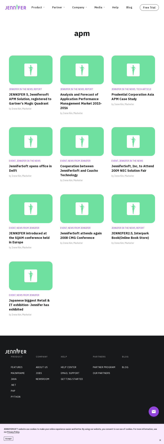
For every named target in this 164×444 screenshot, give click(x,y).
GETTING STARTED (72, 379)
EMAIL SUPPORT (70, 373)
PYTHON (15, 396)
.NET (13, 385)
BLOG (125, 367)
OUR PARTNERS (101, 373)
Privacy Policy (13, 432)
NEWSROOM (42, 379)
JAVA (14, 379)
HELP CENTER (68, 367)
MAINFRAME (18, 373)
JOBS (39, 373)
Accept (8, 438)
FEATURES (17, 367)
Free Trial (149, 7)
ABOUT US (42, 367)
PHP (13, 390)
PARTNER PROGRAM (104, 367)
